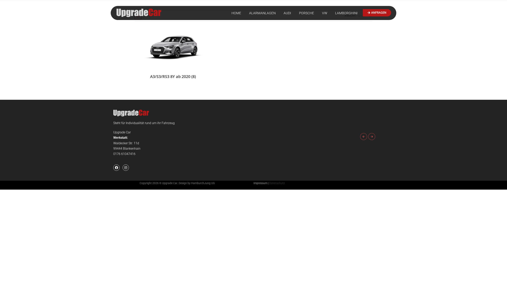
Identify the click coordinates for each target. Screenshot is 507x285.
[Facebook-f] (116, 167)
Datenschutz (277, 183)
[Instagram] (126, 167)
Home (236, 13)
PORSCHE (306, 13)
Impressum (260, 183)
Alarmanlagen (262, 13)
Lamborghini (346, 13)
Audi (287, 13)
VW (324, 13)
